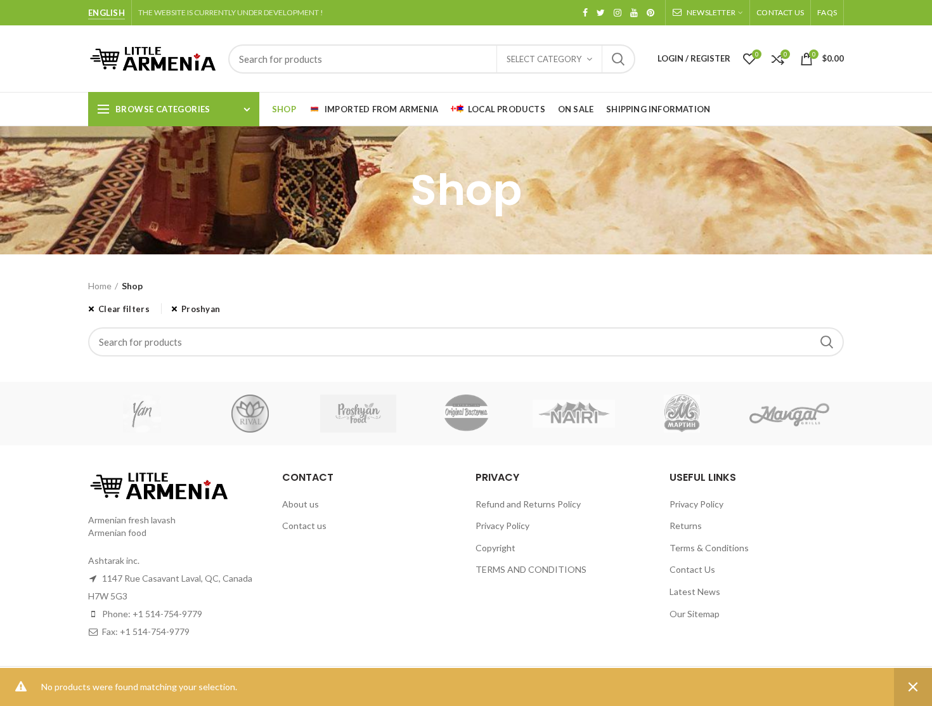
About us (300, 504)
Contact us (304, 525)
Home (100, 285)
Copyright (495, 547)
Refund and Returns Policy (528, 504)
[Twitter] (600, 12)
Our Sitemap (695, 613)
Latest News (695, 591)
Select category (544, 59)
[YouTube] (634, 12)
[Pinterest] (650, 12)
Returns (686, 525)
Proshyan (200, 309)
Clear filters (124, 309)
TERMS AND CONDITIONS (531, 569)
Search (618, 59)
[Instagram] (617, 12)
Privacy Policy (502, 525)
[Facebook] (585, 12)
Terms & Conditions (709, 547)
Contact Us (692, 569)
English (106, 13)
